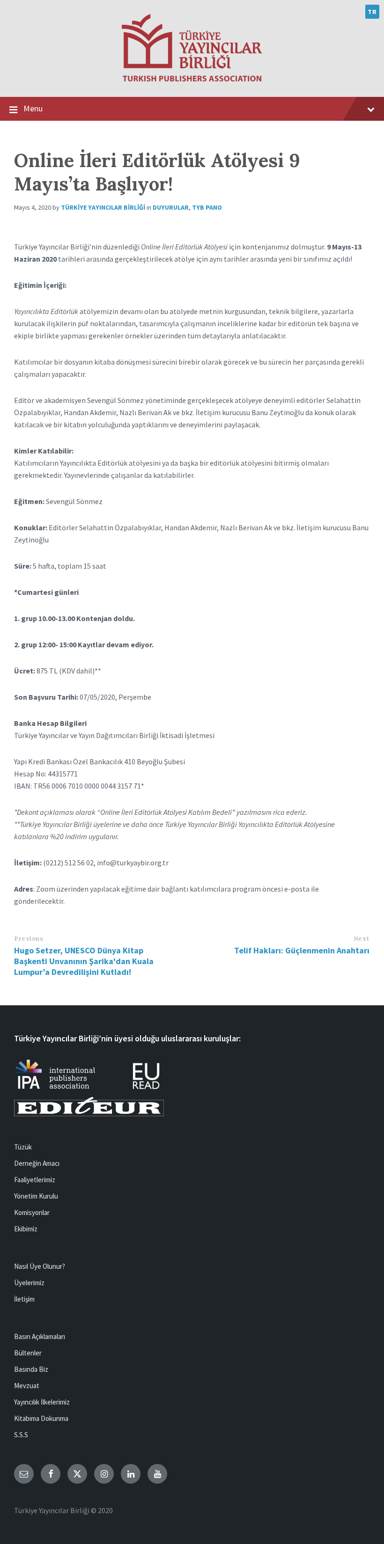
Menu (33, 108)
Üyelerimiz (29, 1282)
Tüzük (23, 1146)
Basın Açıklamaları (39, 1336)
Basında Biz (31, 1369)
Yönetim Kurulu (36, 1196)
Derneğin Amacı (36, 1163)
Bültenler (28, 1352)
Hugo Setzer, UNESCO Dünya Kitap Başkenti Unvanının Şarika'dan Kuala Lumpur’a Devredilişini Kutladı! (84, 961)
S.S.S (21, 1434)
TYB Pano (207, 207)
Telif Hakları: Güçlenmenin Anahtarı (301, 950)
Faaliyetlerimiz (34, 1179)
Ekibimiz (25, 1228)
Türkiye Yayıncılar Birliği (103, 207)
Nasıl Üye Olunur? (39, 1266)
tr (372, 11)
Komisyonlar (32, 1212)
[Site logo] (192, 78)
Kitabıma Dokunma (41, 1418)
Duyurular (171, 207)
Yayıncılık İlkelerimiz (42, 1402)
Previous (28, 939)
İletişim (24, 1299)
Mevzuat (26, 1385)
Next (361, 939)
